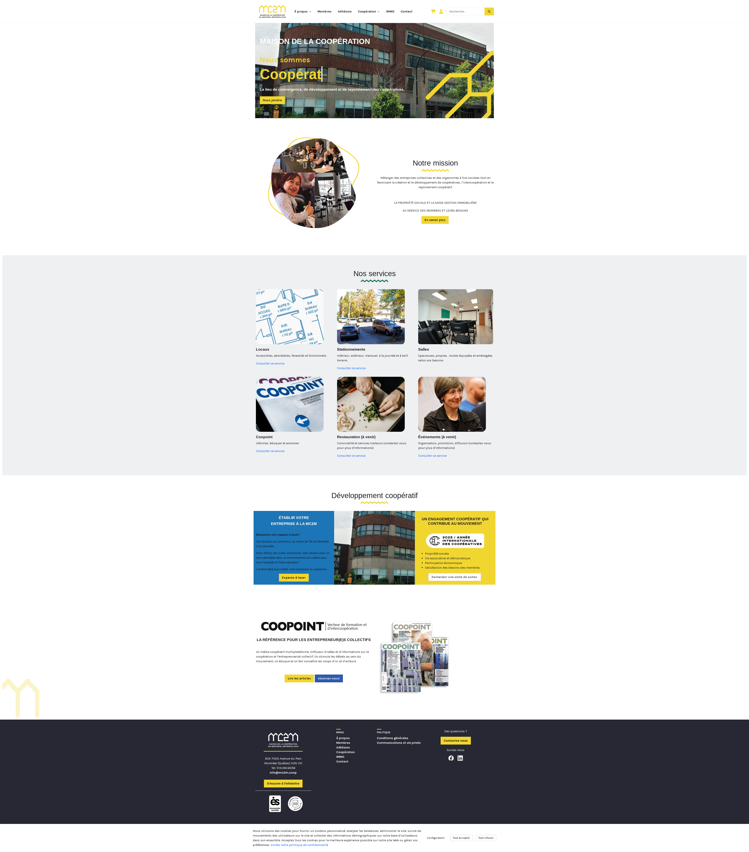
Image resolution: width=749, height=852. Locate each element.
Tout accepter (461, 838)
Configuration (436, 838)
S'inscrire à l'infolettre (283, 783)
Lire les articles (299, 678)
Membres (343, 743)
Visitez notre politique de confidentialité (299, 845)
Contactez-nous (456, 740)
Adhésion (343, 747)
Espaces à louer (294, 577)
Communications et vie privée (399, 743)
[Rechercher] (489, 11)
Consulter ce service (270, 363)
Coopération (345, 752)
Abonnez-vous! (329, 678)
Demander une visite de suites (454, 577)
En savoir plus (435, 220)
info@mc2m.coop (283, 772)
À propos (343, 738)
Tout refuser (486, 838)
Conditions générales (392, 738)
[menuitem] (302, 11)
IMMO (340, 757)
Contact (342, 761)
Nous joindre (272, 100)
